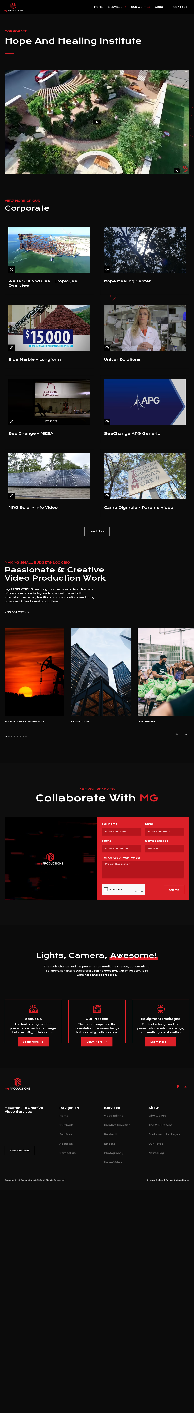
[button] (117, 7)
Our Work (138, 7)
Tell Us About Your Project (121, 857)
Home (98, 7)
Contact (180, 7)
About (160, 7)
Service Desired (156, 840)
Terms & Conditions (177, 1180)
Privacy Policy (155, 1180)
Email (149, 823)
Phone (106, 840)
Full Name (109, 823)
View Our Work (15, 611)
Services (115, 7)
